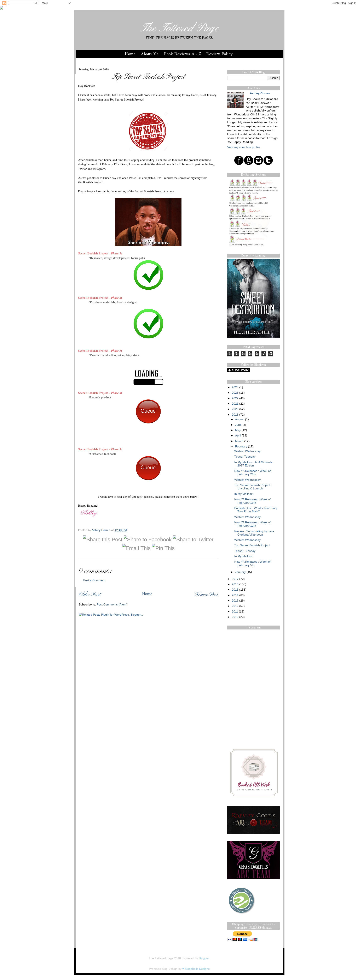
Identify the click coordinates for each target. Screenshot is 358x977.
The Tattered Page (179, 28)
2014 (235, 595)
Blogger (204, 958)
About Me (150, 54)
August (239, 419)
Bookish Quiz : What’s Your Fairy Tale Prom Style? (255, 510)
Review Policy (219, 54)
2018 (235, 414)
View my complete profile (243, 147)
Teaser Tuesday (244, 456)
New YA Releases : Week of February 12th (252, 524)
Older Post (89, 594)
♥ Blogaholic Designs (196, 968)
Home (130, 54)
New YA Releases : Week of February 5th (252, 563)
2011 (235, 611)
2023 (235, 392)
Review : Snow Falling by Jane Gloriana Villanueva (254, 533)
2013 (235, 600)
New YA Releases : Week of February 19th (252, 501)
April (238, 435)
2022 (235, 398)
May (238, 430)
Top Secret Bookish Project (252, 545)
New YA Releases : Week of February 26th (252, 472)
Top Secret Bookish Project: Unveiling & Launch (252, 487)
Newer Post (206, 594)
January (240, 572)
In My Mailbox (243, 493)
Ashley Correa (101, 530)
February (241, 446)
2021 (235, 403)
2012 (235, 606)
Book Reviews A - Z (182, 54)
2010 (235, 617)
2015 (235, 589)
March (239, 441)
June (238, 424)
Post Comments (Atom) (112, 604)
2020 (235, 409)
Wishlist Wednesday (247, 451)
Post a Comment (94, 580)
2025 (235, 387)
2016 (235, 584)
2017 (235, 578)
